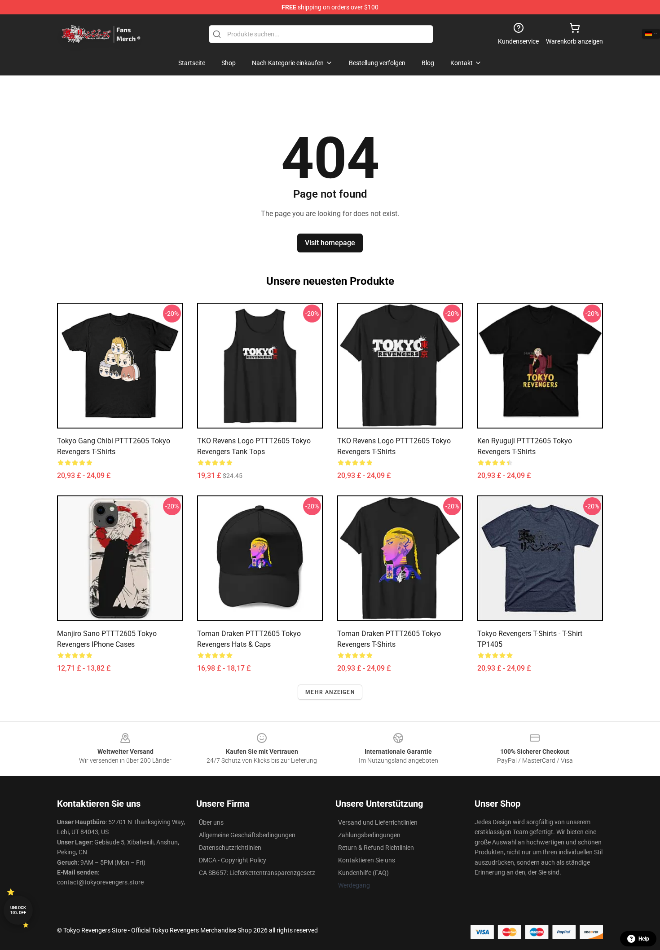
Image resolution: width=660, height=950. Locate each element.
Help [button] (643, 939)
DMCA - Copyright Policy (232, 860)
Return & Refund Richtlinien (376, 847)
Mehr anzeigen (330, 692)
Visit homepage (330, 243)
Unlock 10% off (18, 910)
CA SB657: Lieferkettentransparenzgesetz (257, 872)
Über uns (211, 822)
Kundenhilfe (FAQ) (363, 872)
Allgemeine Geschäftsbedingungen (247, 835)
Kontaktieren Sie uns (366, 860)
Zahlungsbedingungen (369, 835)
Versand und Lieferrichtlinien (378, 822)
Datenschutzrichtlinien (230, 847)
